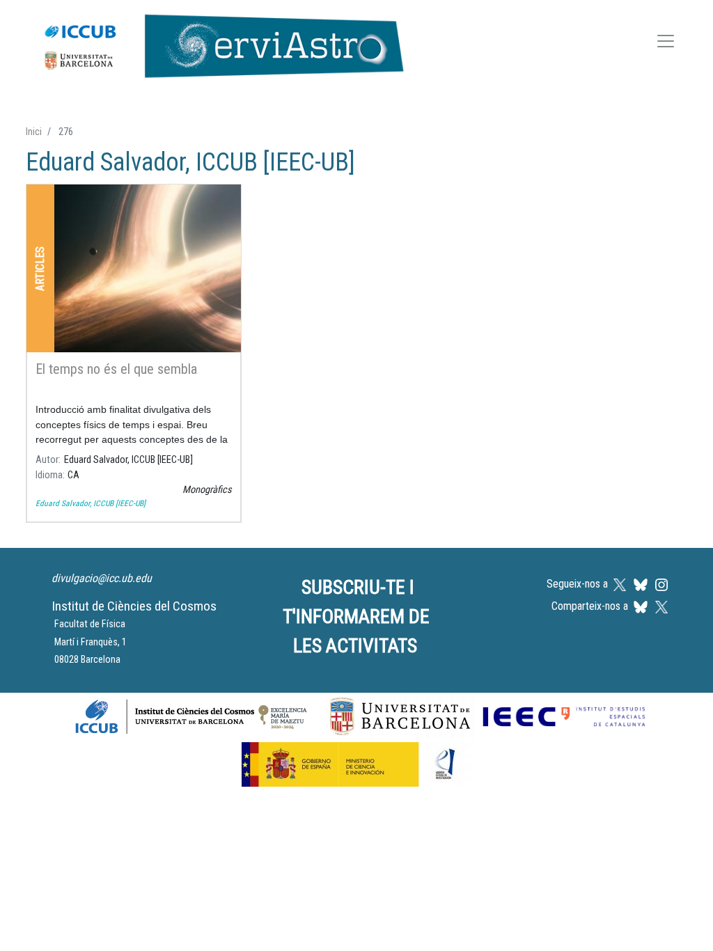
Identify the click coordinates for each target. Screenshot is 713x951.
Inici (34, 131)
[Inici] (217, 43)
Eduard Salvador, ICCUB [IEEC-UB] (91, 503)
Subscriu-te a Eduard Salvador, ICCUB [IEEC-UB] (31, 539)
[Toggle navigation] (665, 43)
